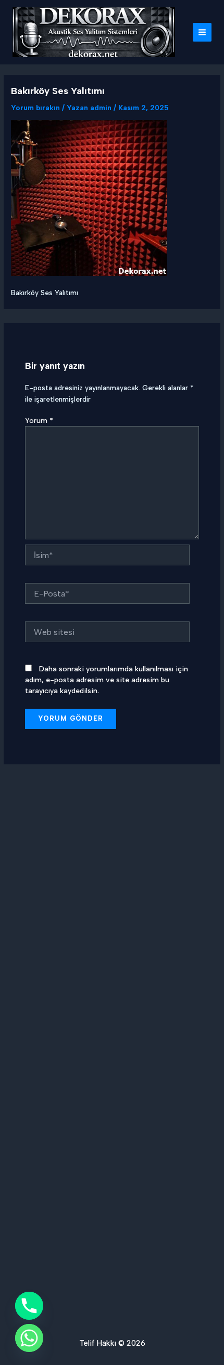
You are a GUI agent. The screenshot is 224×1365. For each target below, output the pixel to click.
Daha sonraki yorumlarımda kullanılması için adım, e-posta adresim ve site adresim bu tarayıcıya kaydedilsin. (106, 680)
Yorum (39, 420)
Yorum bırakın (35, 107)
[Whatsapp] (29, 1338)
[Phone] (29, 1306)
